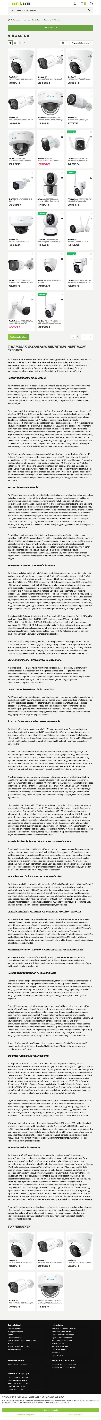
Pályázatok (56, 1352)
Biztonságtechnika (44, 20)
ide (68, 1402)
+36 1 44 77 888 (21, 1377)
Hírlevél (10, 1343)
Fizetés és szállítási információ (64, 1335)
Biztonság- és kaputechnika (23, 20)
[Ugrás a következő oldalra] (90, 337)
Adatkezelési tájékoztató (61, 1332)
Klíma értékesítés (14, 1329)
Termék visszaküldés (60, 1346)
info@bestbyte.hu (20, 1380)
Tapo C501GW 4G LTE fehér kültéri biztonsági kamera (79, 201)
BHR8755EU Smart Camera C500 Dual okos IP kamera (48, 201)
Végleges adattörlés (15, 1332)
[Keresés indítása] (88, 10)
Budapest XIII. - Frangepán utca (20, 1364)
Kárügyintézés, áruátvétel (62, 1340)
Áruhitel (11, 1335)
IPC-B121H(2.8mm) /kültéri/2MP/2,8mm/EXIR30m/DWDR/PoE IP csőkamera (21, 282)
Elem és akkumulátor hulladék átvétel (22, 1340)
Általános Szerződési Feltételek (64, 1329)
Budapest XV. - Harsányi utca (63, 1367)
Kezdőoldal (9, 20)
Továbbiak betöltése (18, 337)
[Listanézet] (15, 42)
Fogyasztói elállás (14, 1349)
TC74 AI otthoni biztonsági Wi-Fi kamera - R (49, 241)
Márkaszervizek (58, 1343)
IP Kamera (57, 20)
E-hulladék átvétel (14, 1338)
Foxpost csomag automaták (18, 1346)
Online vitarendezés (59, 1349)
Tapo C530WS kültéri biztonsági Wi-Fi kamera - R (79, 281)
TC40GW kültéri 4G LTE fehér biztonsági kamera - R (50, 323)
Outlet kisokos (57, 1355)
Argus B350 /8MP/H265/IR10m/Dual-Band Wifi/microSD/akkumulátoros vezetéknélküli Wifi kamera (50, 161)
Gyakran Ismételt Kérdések (62, 1338)
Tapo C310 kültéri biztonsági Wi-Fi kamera (78, 159)
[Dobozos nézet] (10, 42)
